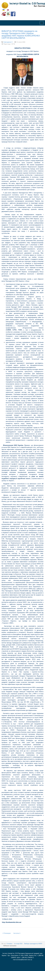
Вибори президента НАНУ (33, 943)
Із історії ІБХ (18, 943)
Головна (9, 943)
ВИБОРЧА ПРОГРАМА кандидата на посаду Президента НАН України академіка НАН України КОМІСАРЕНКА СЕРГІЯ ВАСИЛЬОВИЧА (21, 34)
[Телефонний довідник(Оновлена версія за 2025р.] (4, 14)
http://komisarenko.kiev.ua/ (11, 922)
